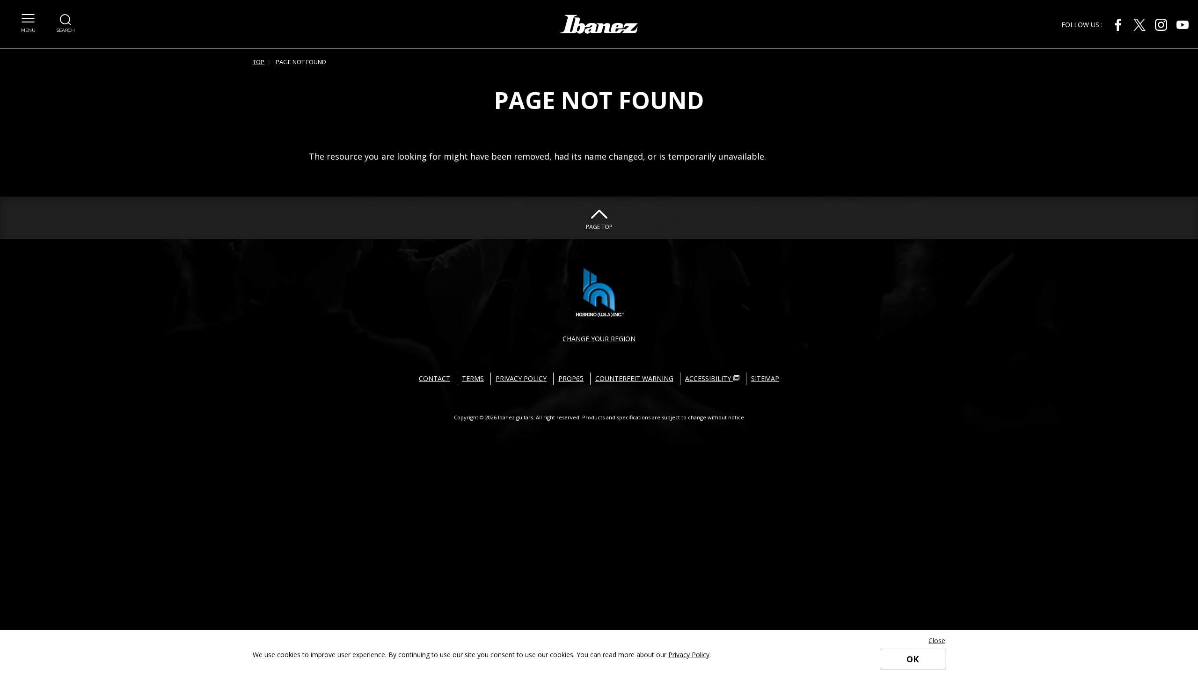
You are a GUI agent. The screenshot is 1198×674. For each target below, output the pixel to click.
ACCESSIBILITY (709, 378)
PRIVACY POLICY (521, 378)
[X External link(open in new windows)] (1139, 25)
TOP (258, 62)
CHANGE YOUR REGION (599, 338)
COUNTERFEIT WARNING (634, 378)
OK (912, 659)
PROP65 (571, 378)
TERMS (473, 378)
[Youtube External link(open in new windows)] (1182, 25)
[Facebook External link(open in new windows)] (1118, 25)
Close (936, 640)
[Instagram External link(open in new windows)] (1161, 25)
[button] (28, 23)
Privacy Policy (688, 654)
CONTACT (434, 378)
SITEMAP (765, 378)
